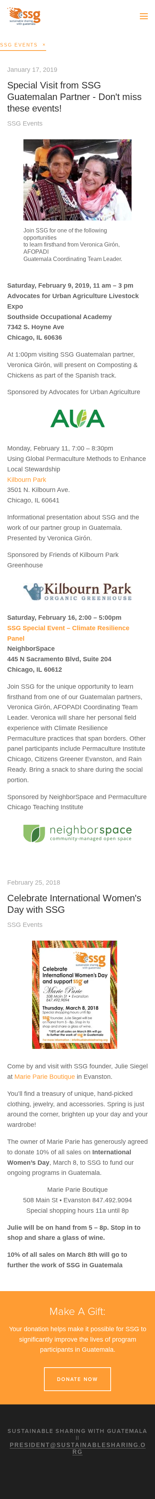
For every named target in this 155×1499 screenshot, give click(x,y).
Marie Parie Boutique (44, 1076)
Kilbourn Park (26, 479)
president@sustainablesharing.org (78, 1448)
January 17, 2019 (32, 69)
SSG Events (25, 123)
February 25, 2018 (33, 882)
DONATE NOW (77, 1379)
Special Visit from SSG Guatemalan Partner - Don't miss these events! (74, 97)
